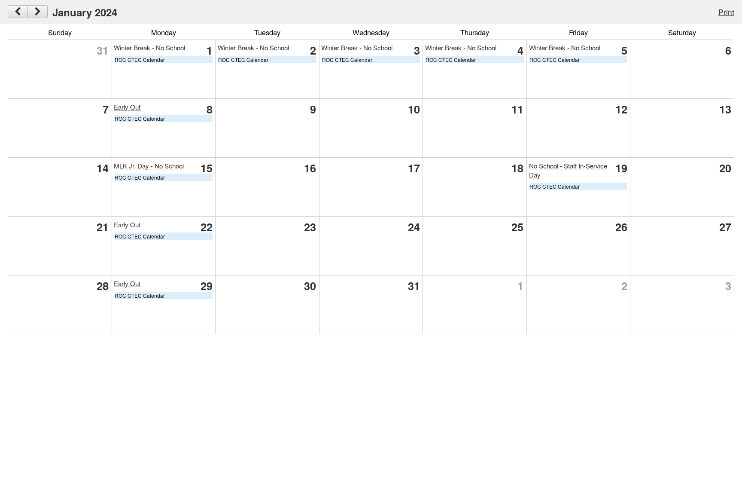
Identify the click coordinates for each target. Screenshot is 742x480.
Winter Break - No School (149, 47)
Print (726, 11)
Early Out (127, 106)
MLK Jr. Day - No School (149, 165)
